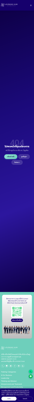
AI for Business (6, 375)
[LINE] (6, 366)
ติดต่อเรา (17, 162)
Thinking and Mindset (9, 381)
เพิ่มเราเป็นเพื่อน (17, 320)
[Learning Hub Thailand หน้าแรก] (9, 5)
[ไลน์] (31, 376)
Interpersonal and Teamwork (11, 384)
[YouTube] (18, 366)
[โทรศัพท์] (2, 366)
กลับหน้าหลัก (10, 156)
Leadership (5, 378)
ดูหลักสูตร (24, 156)
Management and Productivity (12, 387)
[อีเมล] (10, 366)
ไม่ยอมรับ (25, 398)
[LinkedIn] (22, 366)
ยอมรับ (9, 398)
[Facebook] (14, 366)
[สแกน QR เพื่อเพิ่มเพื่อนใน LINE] (17, 312)
